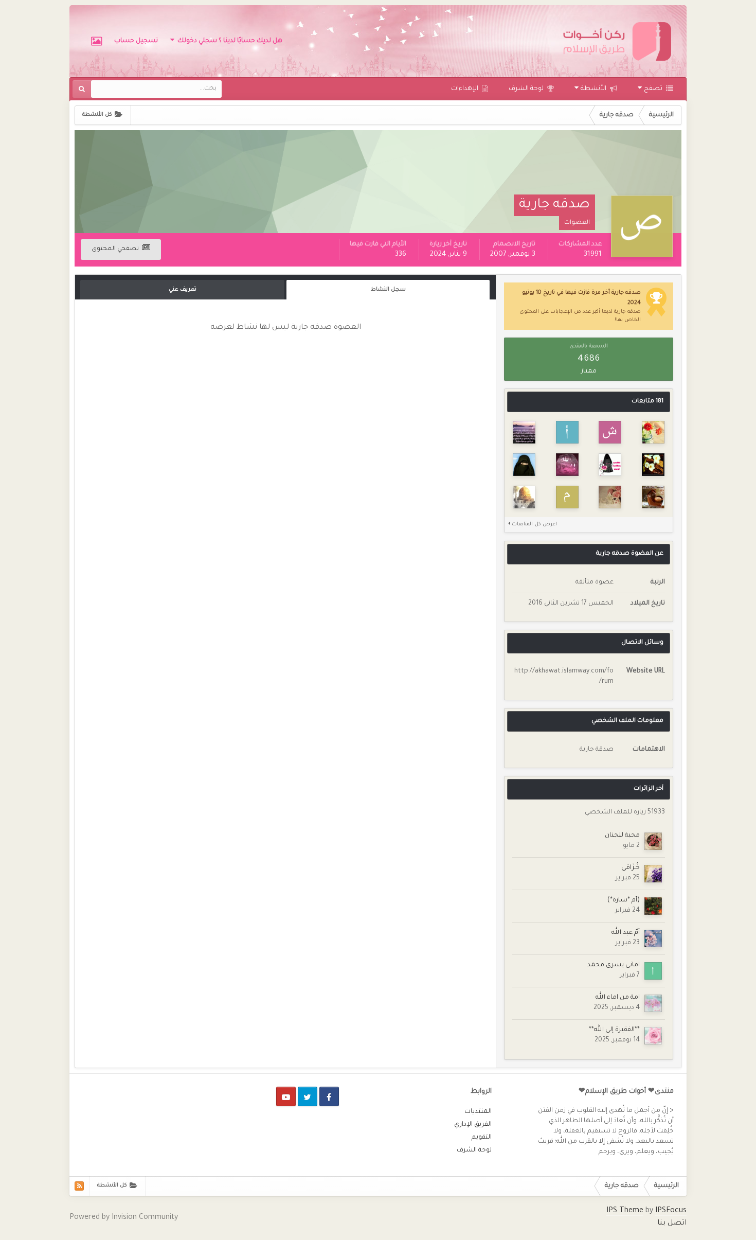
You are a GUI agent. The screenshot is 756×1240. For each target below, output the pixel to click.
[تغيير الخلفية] (96, 41)
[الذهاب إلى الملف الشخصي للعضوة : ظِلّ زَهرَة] (653, 497)
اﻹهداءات (465, 89)
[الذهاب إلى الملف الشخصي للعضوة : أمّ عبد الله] (653, 938)
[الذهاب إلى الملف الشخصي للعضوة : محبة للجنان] (653, 841)
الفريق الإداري (473, 1124)
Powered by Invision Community (123, 1218)
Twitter (307, 1096)
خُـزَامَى (630, 868)
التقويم (482, 1137)
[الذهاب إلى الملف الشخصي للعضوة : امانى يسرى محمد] (653, 971)
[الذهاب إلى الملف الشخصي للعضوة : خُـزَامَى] (653, 873)
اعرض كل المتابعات (533, 524)
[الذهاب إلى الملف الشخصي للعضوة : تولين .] (653, 432)
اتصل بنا (672, 1223)
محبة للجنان (622, 835)
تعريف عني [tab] (182, 290)
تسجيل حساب (136, 41)
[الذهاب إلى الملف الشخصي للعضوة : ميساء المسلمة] (524, 432)
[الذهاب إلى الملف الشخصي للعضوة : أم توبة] (567, 432)
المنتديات (478, 1111)
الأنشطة (594, 89)
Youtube (286, 1096)
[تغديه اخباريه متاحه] (79, 1186)
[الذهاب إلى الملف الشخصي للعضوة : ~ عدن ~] (653, 464)
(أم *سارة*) (623, 900)
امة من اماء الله (618, 997)
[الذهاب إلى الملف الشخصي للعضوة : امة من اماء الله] (653, 1003)
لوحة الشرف (527, 89)
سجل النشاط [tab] (388, 290)
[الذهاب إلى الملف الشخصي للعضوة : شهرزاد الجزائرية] (610, 432)
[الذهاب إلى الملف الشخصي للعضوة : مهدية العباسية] (567, 497)
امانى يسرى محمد (613, 965)
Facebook (329, 1096)
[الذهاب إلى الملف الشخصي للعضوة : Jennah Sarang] (610, 497)
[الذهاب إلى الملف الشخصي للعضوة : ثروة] (524, 497)
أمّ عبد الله (625, 932)
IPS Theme (624, 1211)
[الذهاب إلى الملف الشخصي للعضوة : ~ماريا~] (567, 464)
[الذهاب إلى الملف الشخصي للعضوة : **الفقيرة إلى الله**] (653, 1035)
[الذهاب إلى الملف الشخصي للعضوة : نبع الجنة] (610, 464)
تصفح (654, 89)
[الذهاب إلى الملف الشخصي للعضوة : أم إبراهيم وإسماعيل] (524, 464)
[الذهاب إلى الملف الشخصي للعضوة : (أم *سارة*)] (653, 906)
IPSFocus (671, 1211)
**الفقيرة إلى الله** (614, 1030)
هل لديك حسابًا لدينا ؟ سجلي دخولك (228, 41)
